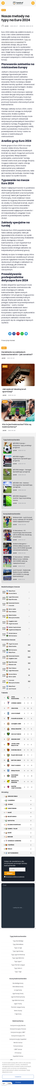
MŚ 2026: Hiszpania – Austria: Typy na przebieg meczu (22, 498)
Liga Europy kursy (18, 993)
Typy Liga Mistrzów (18, 958)
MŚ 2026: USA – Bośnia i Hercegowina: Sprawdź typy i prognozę (22, 485)
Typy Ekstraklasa (18, 944)
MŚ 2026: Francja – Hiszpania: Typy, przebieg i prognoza (22, 445)
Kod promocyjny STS (18, 1036)
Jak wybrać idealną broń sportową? (14, 390)
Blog (3, 10)
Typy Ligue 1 (18, 961)
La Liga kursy (18, 990)
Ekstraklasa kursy (18, 987)
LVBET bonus (18, 1049)
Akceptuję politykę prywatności (15, 877)
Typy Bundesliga (18, 941)
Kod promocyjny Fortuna (18, 1029)
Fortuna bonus (18, 1046)
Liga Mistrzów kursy (18, 1000)
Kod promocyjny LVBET (18, 1032)
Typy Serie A (18, 968)
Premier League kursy (18, 1007)
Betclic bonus (18, 1042)
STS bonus (18, 1053)
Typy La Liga (18, 948)
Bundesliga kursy (18, 983)
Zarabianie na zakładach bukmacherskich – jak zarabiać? (17, 353)
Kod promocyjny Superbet (18, 1039)
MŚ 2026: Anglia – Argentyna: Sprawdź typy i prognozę (22, 459)
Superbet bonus (18, 1056)
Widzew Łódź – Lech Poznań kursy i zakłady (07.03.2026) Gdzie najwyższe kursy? (23, 520)
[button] (6, 1083)
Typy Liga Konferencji (18, 955)
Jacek (6, 26)
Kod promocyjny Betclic (18, 1025)
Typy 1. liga (18, 972)
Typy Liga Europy (18, 951)
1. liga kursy (18, 1014)
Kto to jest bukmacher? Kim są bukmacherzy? (16, 425)
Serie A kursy (18, 1011)
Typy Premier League (18, 965)
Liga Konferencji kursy (18, 997)
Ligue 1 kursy (18, 1004)
